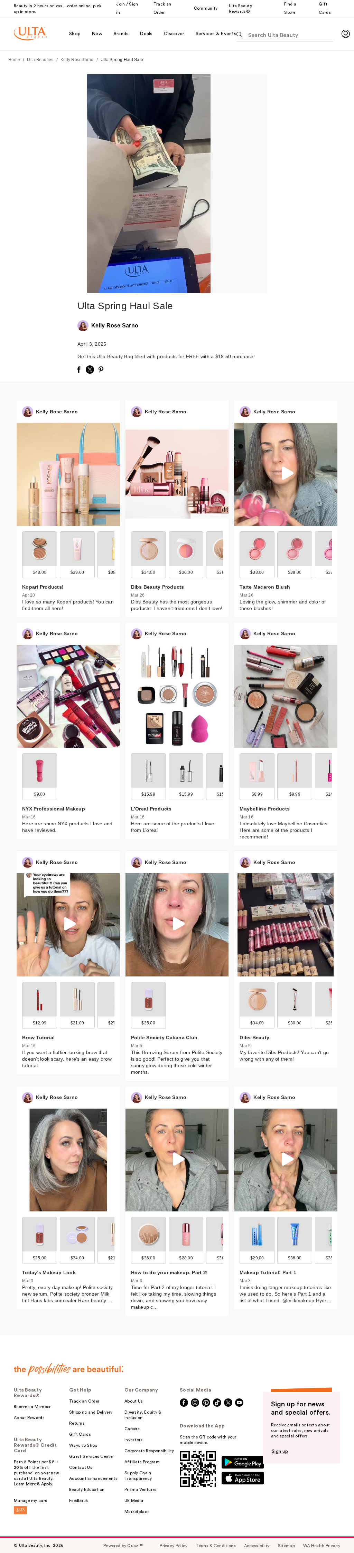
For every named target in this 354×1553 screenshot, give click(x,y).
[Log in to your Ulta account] (346, 33)
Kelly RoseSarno (77, 59)
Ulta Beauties (40, 59)
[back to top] (333, 1532)
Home (14, 59)
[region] (238, 183)
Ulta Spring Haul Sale (122, 59)
